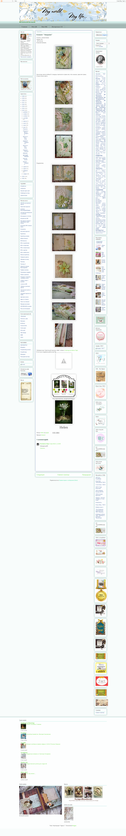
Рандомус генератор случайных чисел (25, 277)
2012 (23, 176)
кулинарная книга (101, 126)
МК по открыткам (24, 245)
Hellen (30, 34)
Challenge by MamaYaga (27, 723)
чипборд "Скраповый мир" (101, 215)
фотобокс (98, 199)
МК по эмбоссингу (24, 252)
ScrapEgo (23, 733)
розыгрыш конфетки (101, 162)
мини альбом (102, 139)
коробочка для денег (101, 124)
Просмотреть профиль (25, 56)
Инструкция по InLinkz (25, 216)
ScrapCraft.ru (99, 502)
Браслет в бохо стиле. (25, 147)
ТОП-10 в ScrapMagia (98, 478)
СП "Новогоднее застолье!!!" (101, 178)
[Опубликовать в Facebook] (57, 433)
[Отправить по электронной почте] (53, 433)
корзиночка (98, 122)
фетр (97, 197)
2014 (23, 108)
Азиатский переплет (25, 206)
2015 (23, 106)
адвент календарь (101, 77)
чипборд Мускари (101, 217)
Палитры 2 (23, 264)
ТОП (104, 195)
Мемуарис (22, 354)
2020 (23, 96)
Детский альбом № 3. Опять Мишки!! (104, 302)
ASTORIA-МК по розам (25, 306)
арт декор (101, 80)
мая (24, 127)
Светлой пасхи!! (25, 159)
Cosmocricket (23, 325)
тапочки (101, 192)
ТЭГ (100, 196)
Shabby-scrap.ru (99, 507)
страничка (99, 190)
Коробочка (23, 233)
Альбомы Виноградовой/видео (25, 209)
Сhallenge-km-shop (25, 193)
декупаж (104, 90)
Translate (101, 46)
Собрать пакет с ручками (24, 281)
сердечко (103, 165)
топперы (97, 196)
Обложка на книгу (24, 259)
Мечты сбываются (101, 137)
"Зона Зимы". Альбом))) (103, 294)
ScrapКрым (24, 752)
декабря (25, 112)
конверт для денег (101, 121)
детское (97, 92)
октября (25, 116)
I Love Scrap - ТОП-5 (100, 484)
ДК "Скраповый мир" (101, 109)
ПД (100, 158)
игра (100, 116)
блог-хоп (104, 83)
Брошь (102, 84)
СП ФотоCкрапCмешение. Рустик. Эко (101, 186)
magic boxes (102, 226)
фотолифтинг (99, 201)
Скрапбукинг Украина (100, 169)
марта (25, 168)
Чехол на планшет (24, 301)
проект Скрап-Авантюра (101, 160)
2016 (23, 104)
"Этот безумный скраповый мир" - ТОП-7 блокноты (100, 511)
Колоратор (23, 229)
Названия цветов (24, 257)
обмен (104, 150)
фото (104, 198)
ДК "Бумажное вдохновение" (101, 96)
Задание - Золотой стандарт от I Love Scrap (100, 499)
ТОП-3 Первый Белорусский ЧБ (99, 491)
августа (25, 121)
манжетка (103, 132)
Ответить (42, 448)
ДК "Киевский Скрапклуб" (101, 102)
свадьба (97, 165)
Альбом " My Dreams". (103, 309)
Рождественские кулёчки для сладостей (36, 763)
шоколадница (99, 219)
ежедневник (98, 114)
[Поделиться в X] (56, 433)
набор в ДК (103, 141)
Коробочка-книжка (24, 236)
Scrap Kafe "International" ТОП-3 (100, 482)
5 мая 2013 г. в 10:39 (55, 443)
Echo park (22, 330)
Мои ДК (34, 27)
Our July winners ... (31, 773)
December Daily (99, 223)
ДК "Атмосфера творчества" (101, 93)
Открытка (25, 129)
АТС (101, 81)
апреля (25, 166)
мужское (97, 141)
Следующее (40, 475)
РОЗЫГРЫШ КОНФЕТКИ (99, 242)
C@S (101, 222)
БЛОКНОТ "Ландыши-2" (25, 142)
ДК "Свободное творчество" (101, 108)
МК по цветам (23, 250)
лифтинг (104, 129)
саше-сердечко (98, 163)
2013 (23, 110)
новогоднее (103, 144)
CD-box (104, 222)
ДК (101, 92)
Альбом (98, 79)
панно (97, 157)
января (25, 173)
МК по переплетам (25, 247)
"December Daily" (101, 73)
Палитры (22, 261)
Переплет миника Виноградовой (24, 267)
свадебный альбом (101, 164)
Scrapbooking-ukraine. (25, 349)
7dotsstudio (23, 316)
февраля (25, 170)
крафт (104, 125)
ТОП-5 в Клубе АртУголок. (99, 495)
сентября (25, 118)
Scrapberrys (23, 186)
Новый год (99, 145)
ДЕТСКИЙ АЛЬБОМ (25, 156)
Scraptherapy (23, 352)
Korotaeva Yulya (44, 443)
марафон (98, 134)
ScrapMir (23, 742)
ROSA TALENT (102, 231)
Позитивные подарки (25, 272)
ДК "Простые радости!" (101, 105)
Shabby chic (24, 762)
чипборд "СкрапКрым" (101, 213)
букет (104, 84)
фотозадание (98, 200)
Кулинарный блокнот (101, 127)
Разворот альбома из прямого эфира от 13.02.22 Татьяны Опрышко (43, 744)
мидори (97, 139)
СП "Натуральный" (99, 177)
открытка (99, 155)
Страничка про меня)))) (103, 261)
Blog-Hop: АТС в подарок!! (103, 255)
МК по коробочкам (24, 243)
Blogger (74, 825)
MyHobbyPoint (23, 345)
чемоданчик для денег (101, 206)
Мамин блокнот (24, 238)
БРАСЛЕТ (25, 153)
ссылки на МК (23, 284)
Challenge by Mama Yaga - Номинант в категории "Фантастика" (100, 516)
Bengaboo (22, 347)
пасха (97, 158)
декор (101, 90)
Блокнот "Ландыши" (25, 163)
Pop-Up (97, 231)
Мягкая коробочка (24, 254)
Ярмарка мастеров (25, 304)
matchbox (98, 227)
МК (105, 140)
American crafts (24, 318)
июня (24, 125)
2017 (23, 102)
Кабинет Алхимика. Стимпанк (33, 724)
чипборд (98, 207)
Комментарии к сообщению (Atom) (68, 480)
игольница (98, 115)
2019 (23, 98)
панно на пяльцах (102, 157)
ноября (25, 114)
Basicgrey (22, 321)
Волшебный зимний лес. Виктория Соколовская (38, 734)
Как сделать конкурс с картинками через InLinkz (25, 222)
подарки (104, 158)
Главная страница (63, 475)
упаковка (104, 196)
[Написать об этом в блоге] (54, 433)
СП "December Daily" (100, 182)
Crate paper (23, 328)
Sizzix (21, 337)
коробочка (103, 122)
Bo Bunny (22, 323)
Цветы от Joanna (24, 299)
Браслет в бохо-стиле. (25, 138)
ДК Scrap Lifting (100, 111)
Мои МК (44, 27)
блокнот (43, 435)
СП (105, 169)
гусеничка (97, 88)
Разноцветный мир (25, 356)
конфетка (103, 121)
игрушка (104, 116)
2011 (23, 178)
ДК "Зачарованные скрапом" (101, 99)
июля (24, 123)
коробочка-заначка (99, 125)
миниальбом (98, 140)
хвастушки (98, 203)
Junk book (100, 224)
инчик (104, 117)
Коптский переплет (25, 231)
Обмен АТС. (103, 246)
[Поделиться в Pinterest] (58, 433)
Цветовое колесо (24, 297)
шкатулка (98, 218)
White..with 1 (24, 772)
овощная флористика (100, 151)
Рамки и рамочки (24, 274)
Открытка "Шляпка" (26, 150)
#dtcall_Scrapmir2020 (99, 76)
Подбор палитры (24, 269)
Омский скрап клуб (25, 190)
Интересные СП (57, 27)
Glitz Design (23, 332)
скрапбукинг (99, 168)
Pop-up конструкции (25, 308)
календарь (98, 119)
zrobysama (23, 188)
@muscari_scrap (99, 75)
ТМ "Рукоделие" (101, 193)
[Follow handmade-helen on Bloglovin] (102, 35)
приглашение (98, 159)
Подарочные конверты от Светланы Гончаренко (38, 754)
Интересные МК (24, 218)
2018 (23, 100)
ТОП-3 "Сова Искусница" (99, 487)
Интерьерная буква (99, 117)
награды (97, 142)
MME (21, 335)
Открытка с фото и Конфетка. (25, 132)
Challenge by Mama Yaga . (71, 350)
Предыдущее (86, 475)
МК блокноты (23, 240)
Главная (24, 27)
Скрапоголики (23, 195)
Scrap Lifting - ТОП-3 (100, 504)
